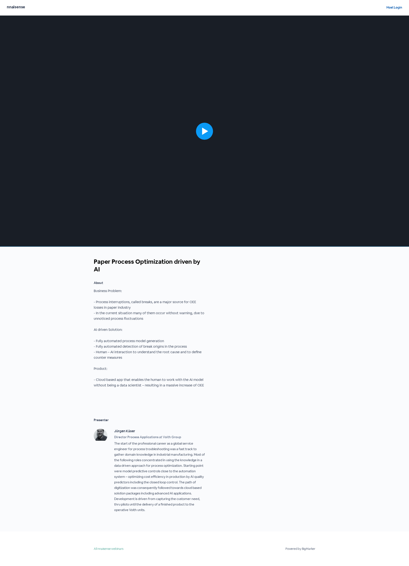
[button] (204, 131)
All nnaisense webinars (108, 549)
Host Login (394, 7)
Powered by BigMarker (300, 549)
